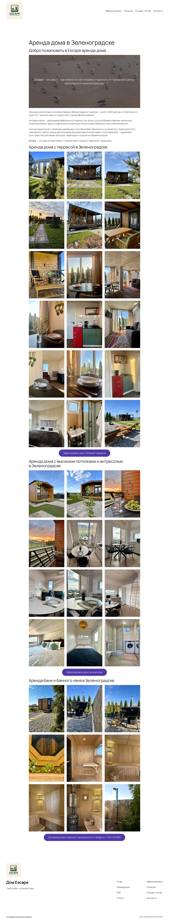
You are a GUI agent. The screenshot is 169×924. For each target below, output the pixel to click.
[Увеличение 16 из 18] (61, 403)
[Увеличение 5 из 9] (99, 738)
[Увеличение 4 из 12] (61, 523)
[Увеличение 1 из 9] (61, 688)
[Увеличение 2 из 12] (99, 473)
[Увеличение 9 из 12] (137, 572)
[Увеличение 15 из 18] (137, 353)
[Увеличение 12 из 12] (137, 622)
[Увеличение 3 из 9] (137, 688)
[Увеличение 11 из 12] (99, 622)
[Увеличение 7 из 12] (61, 572)
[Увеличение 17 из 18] (99, 403)
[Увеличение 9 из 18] (137, 254)
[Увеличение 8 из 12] (99, 572)
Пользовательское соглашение (18, 916)
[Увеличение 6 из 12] (137, 523)
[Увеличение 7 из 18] (61, 254)
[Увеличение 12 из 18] (137, 304)
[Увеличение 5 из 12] (99, 523)
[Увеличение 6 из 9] (137, 738)
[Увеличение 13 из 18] (61, 353)
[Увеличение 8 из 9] (99, 787)
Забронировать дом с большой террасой (84, 453)
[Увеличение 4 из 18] (61, 204)
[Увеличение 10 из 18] (61, 304)
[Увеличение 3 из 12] (137, 473)
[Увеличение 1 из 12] (61, 473)
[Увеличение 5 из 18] (99, 204)
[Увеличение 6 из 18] (137, 204)
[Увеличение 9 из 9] (137, 787)
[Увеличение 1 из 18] (61, 155)
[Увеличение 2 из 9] (99, 688)
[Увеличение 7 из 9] (61, 787)
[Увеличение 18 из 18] (137, 403)
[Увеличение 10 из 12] (61, 622)
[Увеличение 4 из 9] (61, 738)
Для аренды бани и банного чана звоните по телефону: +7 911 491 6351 (84, 837)
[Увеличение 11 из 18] (99, 304)
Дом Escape (17, 882)
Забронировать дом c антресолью (84, 672)
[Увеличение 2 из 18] (99, 155)
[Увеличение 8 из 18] (99, 254)
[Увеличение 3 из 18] (137, 155)
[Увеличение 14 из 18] (99, 353)
